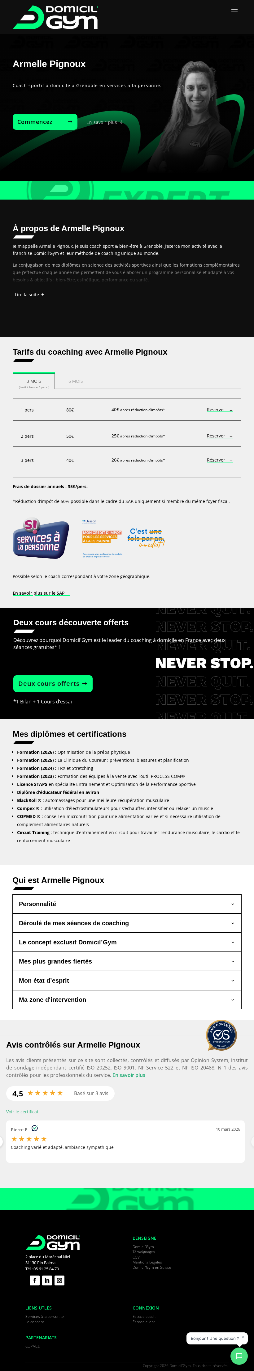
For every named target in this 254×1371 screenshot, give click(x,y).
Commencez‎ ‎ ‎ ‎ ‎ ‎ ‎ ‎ (41, 121)
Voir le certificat (22, 1112)
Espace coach (144, 1316)
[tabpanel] (127, 438)
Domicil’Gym (143, 1246)
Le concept (34, 1321)
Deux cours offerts (49, 683)
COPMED (32, 1346)
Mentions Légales (147, 1262)
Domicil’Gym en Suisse (152, 1267)
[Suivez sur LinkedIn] (47, 1280)
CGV (136, 1257)
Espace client (144, 1321)
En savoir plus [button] (128, 1075)
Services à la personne (44, 1316)
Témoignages (144, 1252)
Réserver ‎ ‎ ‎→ (220, 409)
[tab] (34, 380)
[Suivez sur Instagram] (59, 1280)
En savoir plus (101, 122)
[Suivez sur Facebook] (35, 1280)
